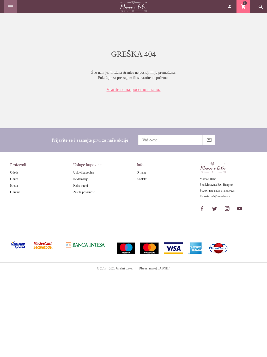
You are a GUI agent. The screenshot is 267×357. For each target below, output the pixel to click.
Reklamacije (80, 179)
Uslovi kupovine (83, 172)
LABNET (163, 268)
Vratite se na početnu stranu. (133, 89)
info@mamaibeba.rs (220, 196)
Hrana (14, 185)
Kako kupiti (80, 185)
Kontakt (142, 179)
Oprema (15, 192)
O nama (141, 172)
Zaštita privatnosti (84, 192)
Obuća (14, 179)
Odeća (14, 172)
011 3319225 (228, 191)
